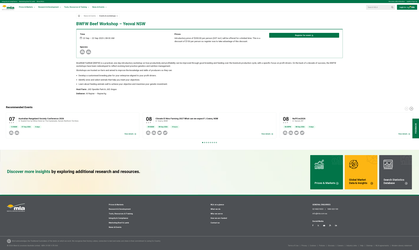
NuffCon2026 (298, 118)
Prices (177, 34)
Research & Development (120, 209)
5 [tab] (210, 142)
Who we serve (217, 214)
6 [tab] (212, 142)
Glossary (331, 246)
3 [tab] (206, 142)
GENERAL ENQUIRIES (321, 204)
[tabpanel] (72, 125)
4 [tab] (208, 142)
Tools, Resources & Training (121, 214)
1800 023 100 (332, 209)
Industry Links (351, 246)
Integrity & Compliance (9, 1)
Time (82, 34)
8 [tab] (216, 142)
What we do (216, 209)
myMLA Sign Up (412, 1)
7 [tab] (214, 142)
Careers (340, 246)
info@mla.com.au (319, 213)
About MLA (40, 1)
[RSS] (330, 225)
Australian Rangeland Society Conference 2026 (41, 118)
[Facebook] (312, 225)
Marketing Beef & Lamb (27, 1)
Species (84, 47)
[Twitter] (318, 225)
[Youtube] (324, 225)
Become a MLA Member (397, 1)
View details (129, 134)
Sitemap (369, 246)
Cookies (313, 246)
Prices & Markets (116, 204)
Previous (406, 108)
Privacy (304, 246)
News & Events (115, 227)
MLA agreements (382, 246)
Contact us (215, 223)
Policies (322, 246)
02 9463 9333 (317, 209)
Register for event (303, 35)
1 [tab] (202, 142)
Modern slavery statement (402, 246)
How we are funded (219, 218)
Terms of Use (293, 246)
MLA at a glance (217, 204)
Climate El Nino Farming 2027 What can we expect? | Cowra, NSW (186, 118)
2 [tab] (204, 142)
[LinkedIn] (336, 225)
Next (411, 108)
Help (362, 246)
